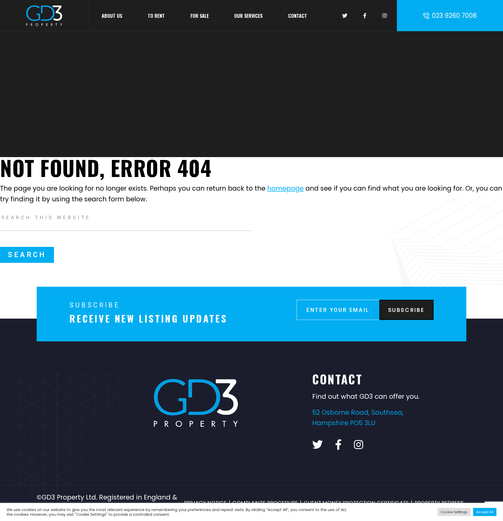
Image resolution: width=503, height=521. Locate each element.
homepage (285, 188)
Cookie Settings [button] (454, 511)
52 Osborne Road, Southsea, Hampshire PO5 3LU (357, 418)
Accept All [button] (484, 511)
